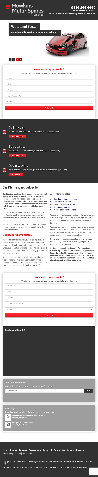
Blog (63, 450)
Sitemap (18, 454)
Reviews (57, 450)
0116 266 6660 (83, 7)
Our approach (47, 450)
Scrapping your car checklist (22, 423)
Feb (8, 424)
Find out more (17, 137)
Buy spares (23, 450)
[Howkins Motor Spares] (28, 9)
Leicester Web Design (51, 467)
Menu (8, 6)
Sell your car (13, 450)
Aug (8, 417)
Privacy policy (8, 454)
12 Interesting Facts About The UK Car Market (29, 415)
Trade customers (35, 450)
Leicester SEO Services (68, 467)
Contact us (16, 175)
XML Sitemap (27, 454)
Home (5, 450)
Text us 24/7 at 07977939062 (83, 11)
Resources (80, 450)
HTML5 (39, 467)
